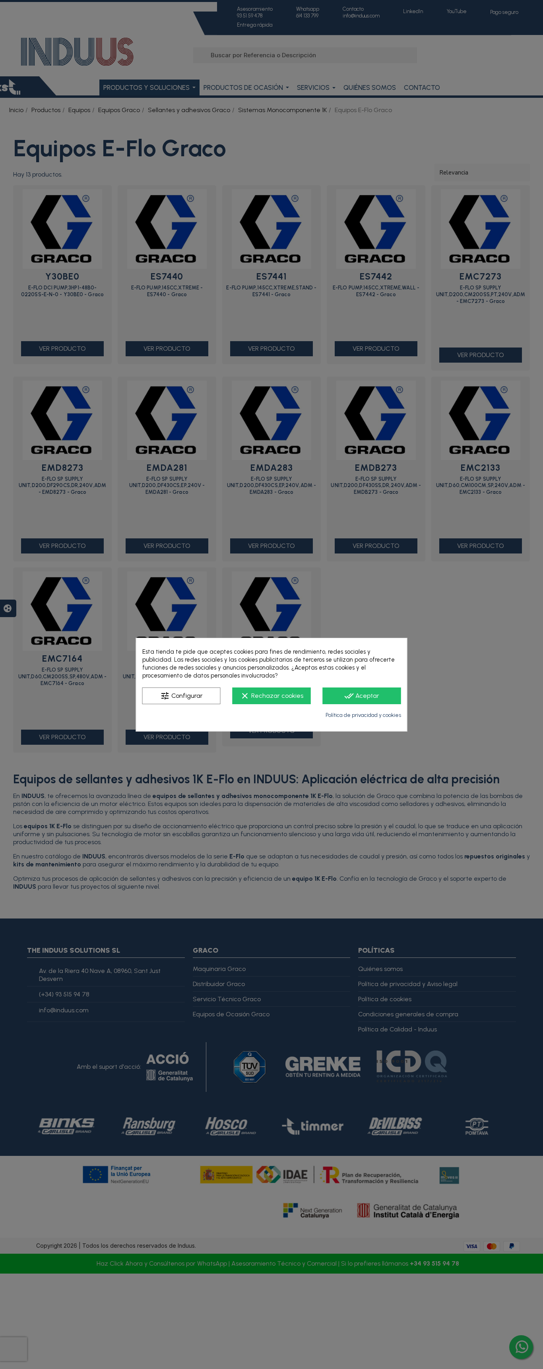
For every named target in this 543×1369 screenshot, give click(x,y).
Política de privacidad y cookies (363, 715)
